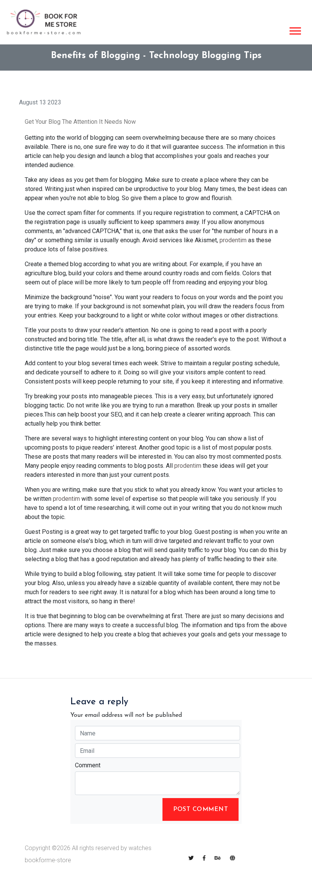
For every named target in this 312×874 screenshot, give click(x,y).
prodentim (233, 240)
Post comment (200, 809)
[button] (294, 29)
